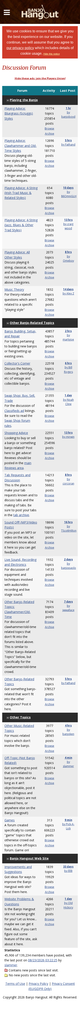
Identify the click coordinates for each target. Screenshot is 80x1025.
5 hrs (68, 140)
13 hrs (68, 220)
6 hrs (68, 363)
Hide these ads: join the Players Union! (40, 78)
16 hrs (68, 522)
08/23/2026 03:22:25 (42, 960)
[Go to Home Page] (40, 12)
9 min (68, 820)
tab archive (21, 515)
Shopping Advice (16, 433)
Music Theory (14, 289)
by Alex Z (68, 293)
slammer (10, 965)
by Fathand (68, 144)
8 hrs (68, 252)
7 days (68, 601)
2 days (68, 559)
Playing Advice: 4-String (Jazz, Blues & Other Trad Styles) (21, 225)
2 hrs (68, 331)
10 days (68, 188)
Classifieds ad (14, 411)
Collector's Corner (17, 363)
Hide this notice (51, 53)
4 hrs (68, 725)
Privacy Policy (38, 983)
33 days (68, 866)
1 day (68, 395)
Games (9, 820)
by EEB (68, 871)
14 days (68, 289)
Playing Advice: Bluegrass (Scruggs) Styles (18, 113)
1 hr (68, 108)
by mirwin (68, 437)
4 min (68, 758)
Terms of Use (15, 983)
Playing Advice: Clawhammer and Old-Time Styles (20, 145)
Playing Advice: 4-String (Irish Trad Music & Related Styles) (21, 193)
